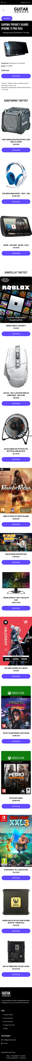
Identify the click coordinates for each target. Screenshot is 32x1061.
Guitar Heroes (8, 1015)
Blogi (6, 1028)
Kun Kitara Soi (8, 1018)
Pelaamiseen (13, 63)
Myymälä (7, 18)
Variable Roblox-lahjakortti (16, 326)
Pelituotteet (21, 63)
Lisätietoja (16, 76)
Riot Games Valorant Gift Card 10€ (16, 668)
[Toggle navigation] (3, 10)
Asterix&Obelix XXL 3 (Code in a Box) (16, 870)
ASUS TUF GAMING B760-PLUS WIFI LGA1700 (16, 966)
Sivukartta (23, 1058)
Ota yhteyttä (15, 1056)
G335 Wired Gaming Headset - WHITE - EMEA (16, 193)
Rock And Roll (8, 1021)
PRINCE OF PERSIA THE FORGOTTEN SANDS (16, 516)
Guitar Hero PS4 (9, 1025)
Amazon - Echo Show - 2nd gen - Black (16, 245)
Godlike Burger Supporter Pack (16, 554)
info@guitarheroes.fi (25, 2)
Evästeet (22, 1056)
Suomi (4, 2)
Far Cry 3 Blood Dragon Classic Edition (16, 733)
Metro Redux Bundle (16, 798)
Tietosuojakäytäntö (12, 1058)
